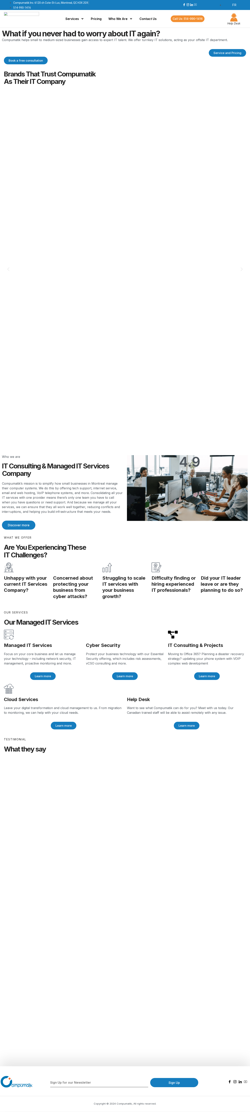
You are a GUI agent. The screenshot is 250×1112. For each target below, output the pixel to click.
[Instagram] (188, 4)
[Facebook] (184, 4)
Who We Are (118, 19)
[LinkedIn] (191, 4)
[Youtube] (195, 4)
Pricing (96, 19)
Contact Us (148, 19)
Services (72, 19)
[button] (8, 269)
